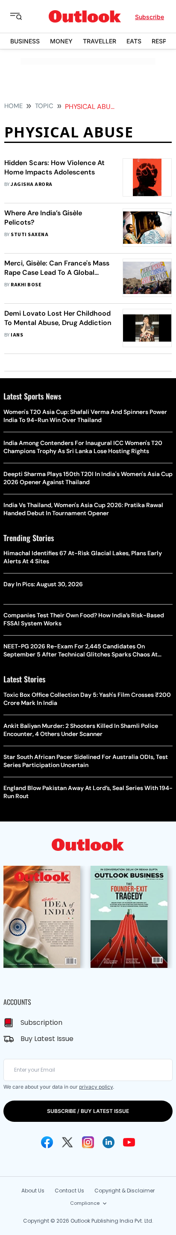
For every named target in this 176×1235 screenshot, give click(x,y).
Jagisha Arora (31, 184)
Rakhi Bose (26, 284)
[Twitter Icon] (67, 1142)
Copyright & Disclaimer (124, 1190)
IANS (17, 335)
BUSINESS (25, 41)
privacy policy (96, 1087)
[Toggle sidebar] (22, 17)
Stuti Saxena (29, 234)
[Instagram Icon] (88, 1142)
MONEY (61, 41)
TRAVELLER (99, 41)
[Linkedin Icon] (108, 1142)
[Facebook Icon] (47, 1142)
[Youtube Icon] (129, 1142)
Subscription (41, 1022)
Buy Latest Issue (47, 1039)
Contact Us (69, 1190)
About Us (32, 1190)
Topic (44, 106)
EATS (133, 41)
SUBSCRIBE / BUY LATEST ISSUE (88, 1111)
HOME (13, 106)
